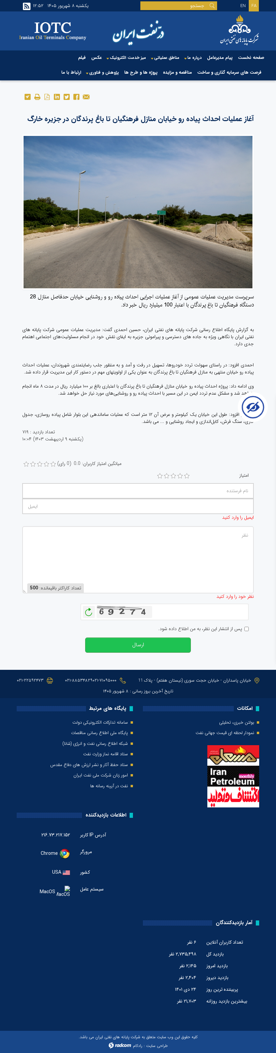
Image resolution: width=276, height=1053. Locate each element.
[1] (160, 476)
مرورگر (86, 852)
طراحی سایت (157, 1046)
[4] (180, 476)
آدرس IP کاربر (93, 835)
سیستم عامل (92, 889)
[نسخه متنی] (37, 96)
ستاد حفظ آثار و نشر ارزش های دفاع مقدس (89, 765)
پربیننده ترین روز (222, 989)
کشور (85, 872)
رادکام (137, 1046)
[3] (173, 476)
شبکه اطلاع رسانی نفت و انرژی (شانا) (95, 743)
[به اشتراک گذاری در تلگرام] (27, 96)
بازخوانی (89, 610)
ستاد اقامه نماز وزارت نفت (105, 754)
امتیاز (244, 475)
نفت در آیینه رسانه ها (109, 786)
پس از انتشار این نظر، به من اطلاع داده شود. (200, 628)
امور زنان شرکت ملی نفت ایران (100, 775)
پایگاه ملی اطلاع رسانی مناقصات (99, 733)
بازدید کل (215, 954)
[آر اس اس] (26, 6)
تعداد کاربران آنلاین (224, 942)
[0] (26, 464)
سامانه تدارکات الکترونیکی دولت (100, 722)
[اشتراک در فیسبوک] (76, 96)
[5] (187, 476)
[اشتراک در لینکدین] (56, 96)
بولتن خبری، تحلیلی (236, 722)
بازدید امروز (217, 966)
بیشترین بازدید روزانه (226, 1001)
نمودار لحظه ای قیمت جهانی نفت (225, 733)
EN (243, 5)
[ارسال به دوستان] (86, 96)
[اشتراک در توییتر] (66, 96)
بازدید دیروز (217, 977)
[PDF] (46, 96)
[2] (167, 476)
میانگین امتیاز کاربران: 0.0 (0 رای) (89, 463)
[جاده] (138, 212)
